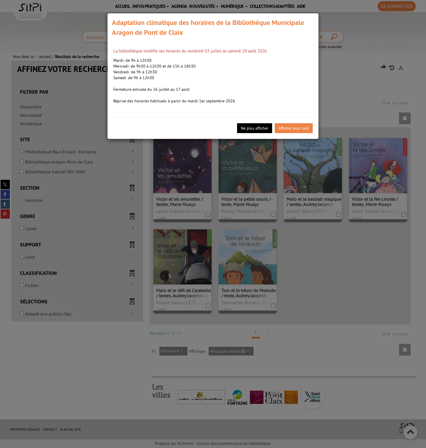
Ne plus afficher (254, 128)
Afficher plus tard (293, 128)
